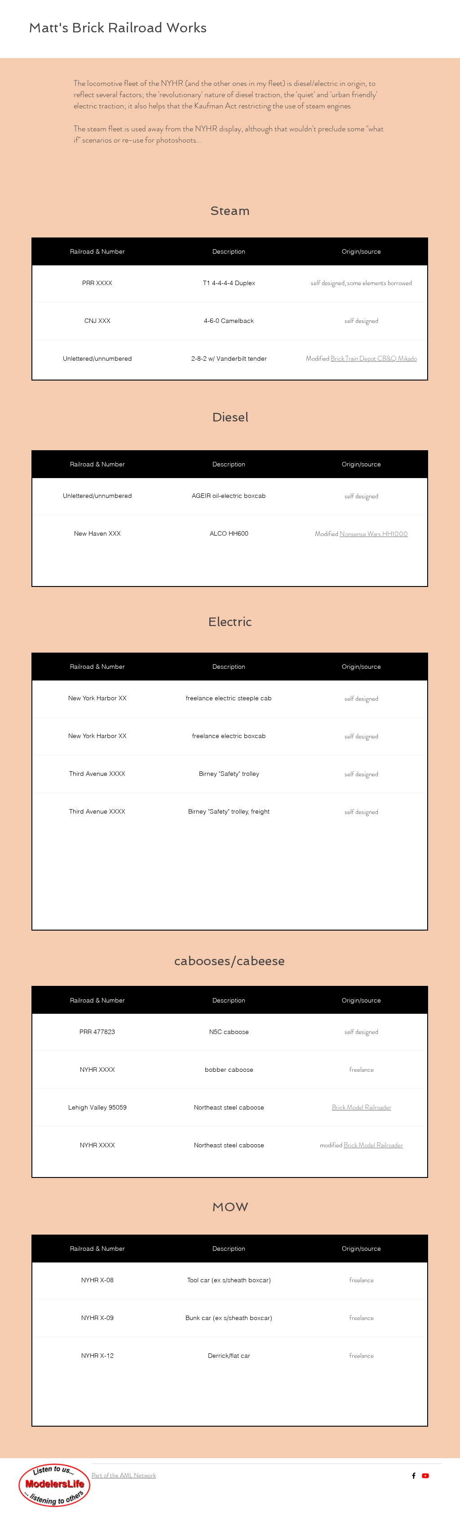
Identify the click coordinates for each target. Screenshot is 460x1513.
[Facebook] (414, 1476)
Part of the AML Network (124, 1475)
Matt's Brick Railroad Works (118, 28)
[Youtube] (425, 1476)
